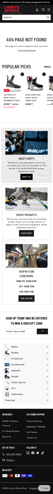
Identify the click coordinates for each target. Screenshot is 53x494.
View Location (26, 298)
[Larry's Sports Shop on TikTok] (42, 452)
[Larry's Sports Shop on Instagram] (27, 452)
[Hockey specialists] (26, 199)
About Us (26, 176)
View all (47, 66)
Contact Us (31, 437)
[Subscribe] (42, 331)
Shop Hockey (26, 233)
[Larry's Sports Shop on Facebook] (32, 452)
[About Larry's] (26, 143)
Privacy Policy (35, 488)
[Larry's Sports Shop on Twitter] (37, 452)
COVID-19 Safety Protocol (10, 423)
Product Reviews (34, 421)
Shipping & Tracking (35, 426)
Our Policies (32, 432)
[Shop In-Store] (26, 256)
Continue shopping (26, 50)
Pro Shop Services (10, 431)
